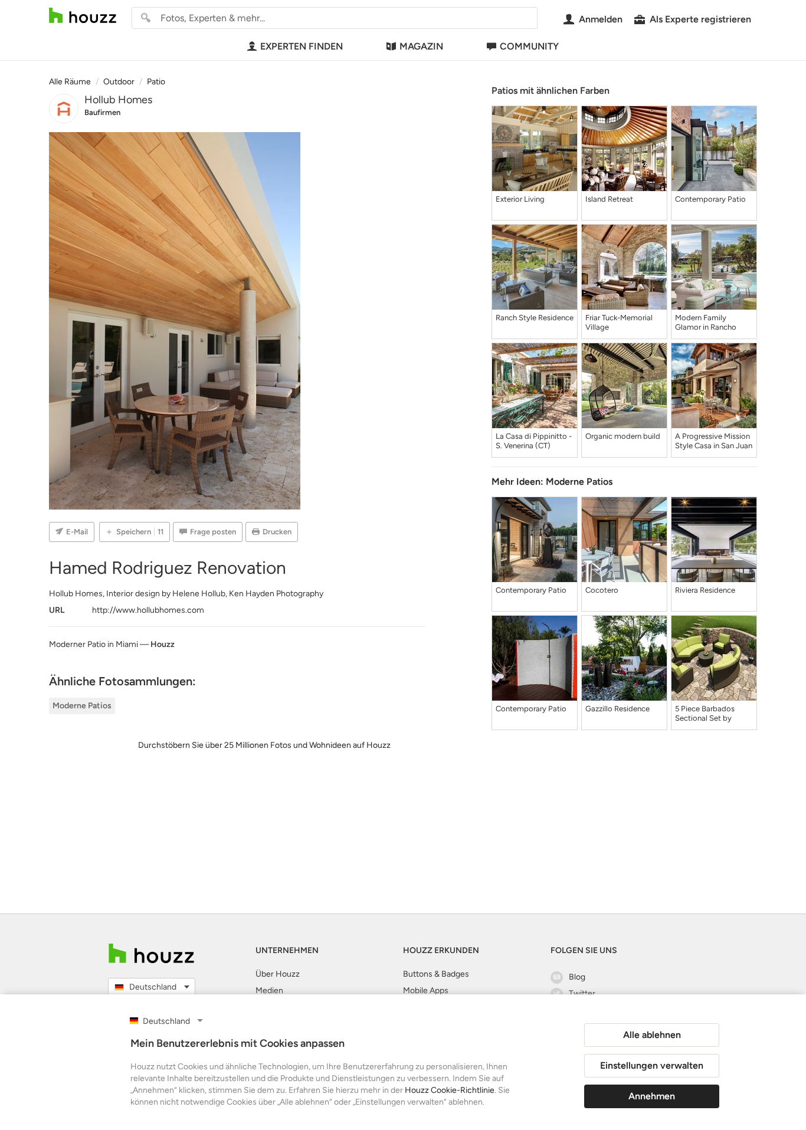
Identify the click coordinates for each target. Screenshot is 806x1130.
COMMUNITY (529, 46)
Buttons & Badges (436, 974)
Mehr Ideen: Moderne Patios (552, 481)
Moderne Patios (82, 706)
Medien (269, 991)
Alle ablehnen (652, 1034)
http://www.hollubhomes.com (148, 610)
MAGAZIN (421, 46)
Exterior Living (520, 199)
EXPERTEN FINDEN (301, 46)
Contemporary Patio (710, 199)
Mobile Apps (425, 991)
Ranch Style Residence (535, 317)
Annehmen (651, 1096)
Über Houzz (277, 974)
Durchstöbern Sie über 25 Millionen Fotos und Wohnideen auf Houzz (264, 745)
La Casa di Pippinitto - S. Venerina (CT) (534, 441)
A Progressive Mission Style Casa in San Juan (713, 441)
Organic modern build (622, 436)
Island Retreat (609, 199)
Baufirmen (102, 112)
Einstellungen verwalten (651, 1065)
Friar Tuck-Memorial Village (619, 322)
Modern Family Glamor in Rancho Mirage (705, 322)
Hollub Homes (118, 99)
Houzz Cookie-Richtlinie (449, 1090)
